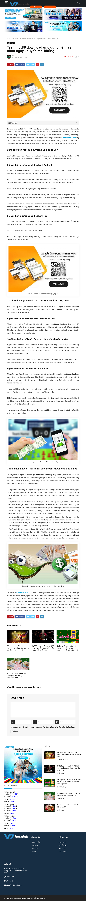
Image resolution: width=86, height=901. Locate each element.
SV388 (34, 851)
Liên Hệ (42, 898)
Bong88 (14, 794)
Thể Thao (35, 848)
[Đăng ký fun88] (23, 764)
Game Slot (35, 845)
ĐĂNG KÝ (36, 7)
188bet (14, 818)
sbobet (12, 826)
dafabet (12, 799)
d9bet (14, 806)
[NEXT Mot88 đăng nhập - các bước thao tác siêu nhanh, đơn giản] (84, 896)
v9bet (12, 823)
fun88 (12, 814)
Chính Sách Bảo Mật (33, 898)
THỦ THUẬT (15, 39)
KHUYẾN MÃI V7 (63, 845)
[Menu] (6, 3)
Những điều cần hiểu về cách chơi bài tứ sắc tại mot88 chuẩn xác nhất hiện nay (68, 649)
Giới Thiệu (23, 898)
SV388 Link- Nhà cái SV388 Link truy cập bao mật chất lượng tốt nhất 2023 (43, 648)
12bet (12, 802)
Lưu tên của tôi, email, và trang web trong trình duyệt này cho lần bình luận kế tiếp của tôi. (44, 727)
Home (8, 39)
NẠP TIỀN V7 (62, 848)
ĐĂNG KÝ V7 (62, 842)
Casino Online (36, 842)
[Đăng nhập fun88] (63, 26)
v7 (13, 56)
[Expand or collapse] (76, 123)
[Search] (78, 3)
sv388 (11, 828)
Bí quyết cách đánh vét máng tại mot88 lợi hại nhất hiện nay (16, 675)
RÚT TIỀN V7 (63, 851)
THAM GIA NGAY (50, 7)
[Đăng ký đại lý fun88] (23, 14)
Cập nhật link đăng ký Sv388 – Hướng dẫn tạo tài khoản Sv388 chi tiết (18, 648)
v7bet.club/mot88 (23, 593)
